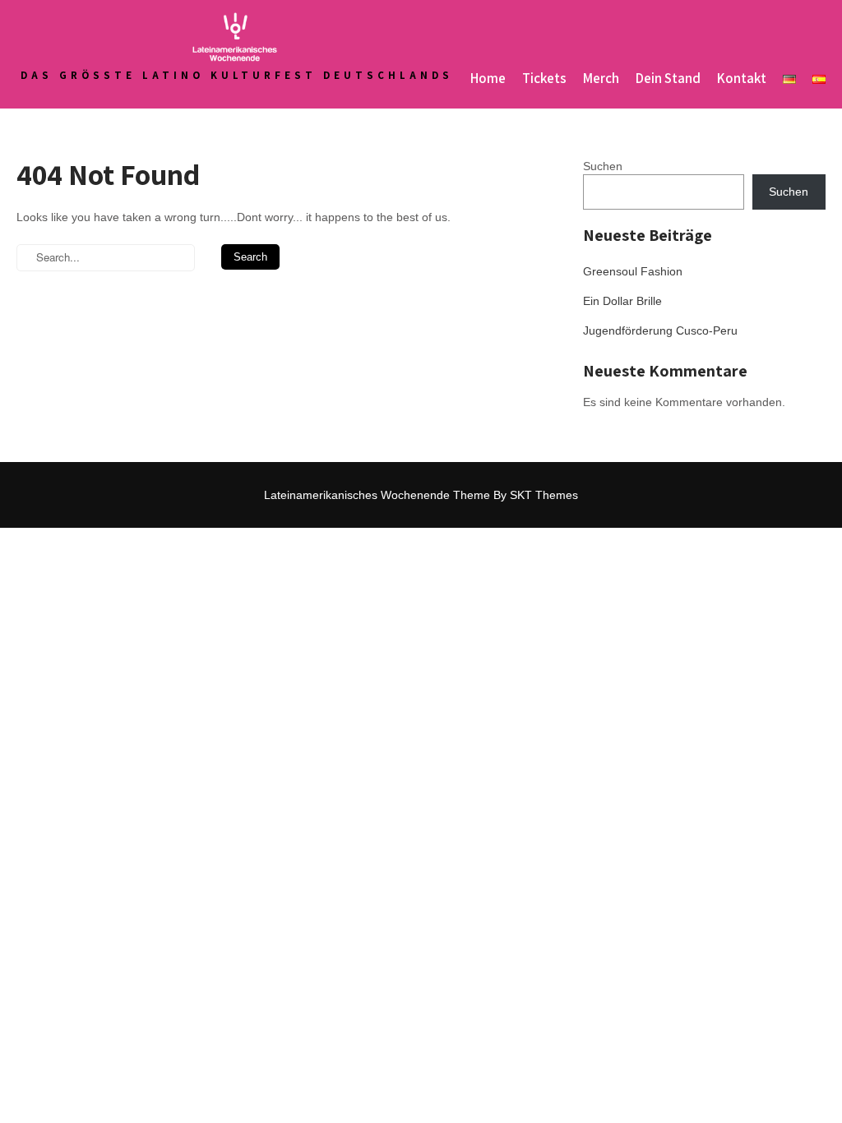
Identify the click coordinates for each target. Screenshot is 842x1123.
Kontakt (741, 78)
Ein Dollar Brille (622, 300)
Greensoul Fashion (632, 271)
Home (488, 78)
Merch (601, 78)
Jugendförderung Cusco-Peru (660, 330)
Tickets (544, 78)
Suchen (602, 166)
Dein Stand (668, 78)
